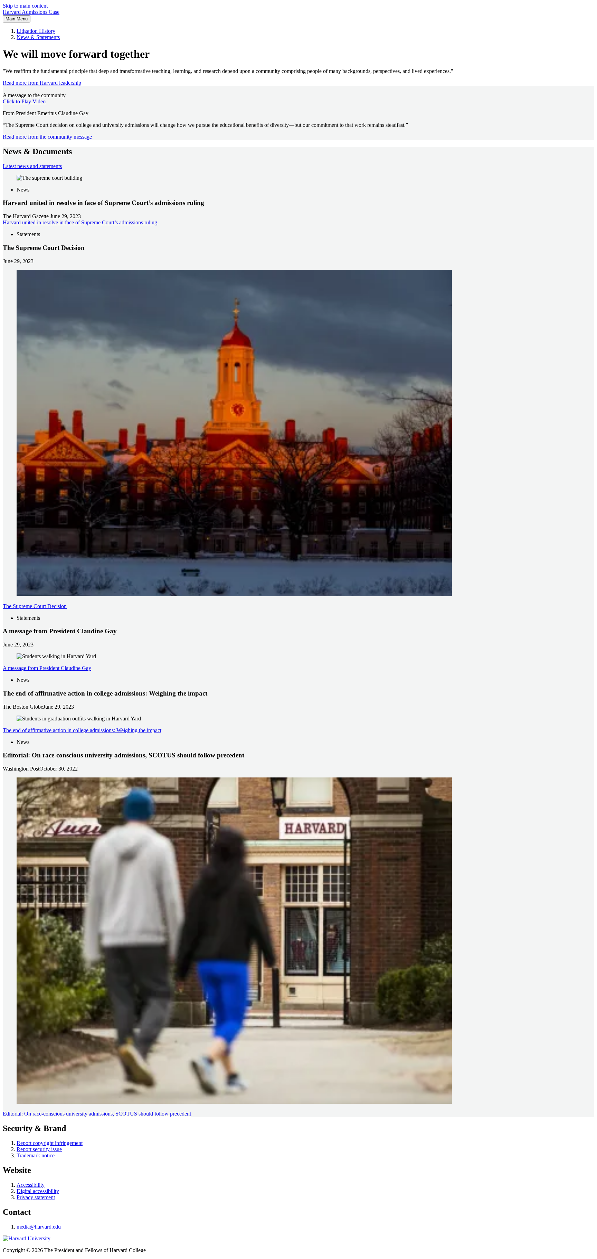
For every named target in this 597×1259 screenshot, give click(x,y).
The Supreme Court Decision (35, 606)
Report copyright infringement (50, 1143)
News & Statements (38, 37)
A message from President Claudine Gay (47, 668)
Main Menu (17, 18)
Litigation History (36, 31)
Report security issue (39, 1149)
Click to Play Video (24, 101)
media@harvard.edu (39, 1227)
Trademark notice (36, 1155)
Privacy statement (36, 1197)
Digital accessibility (38, 1191)
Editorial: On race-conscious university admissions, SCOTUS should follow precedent (97, 1114)
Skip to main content (25, 6)
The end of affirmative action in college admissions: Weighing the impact (82, 730)
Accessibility (31, 1185)
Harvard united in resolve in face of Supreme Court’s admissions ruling (80, 222)
